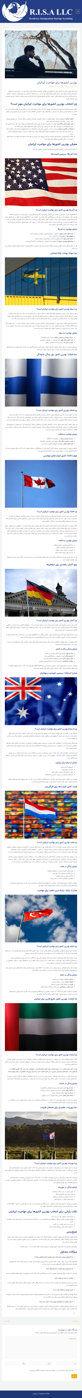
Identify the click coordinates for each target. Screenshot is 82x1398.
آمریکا (58, 86)
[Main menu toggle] (78, 11)
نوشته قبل (76, 1321)
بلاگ (62, 86)
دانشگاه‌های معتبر (54, 236)
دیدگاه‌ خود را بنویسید (71, 86)
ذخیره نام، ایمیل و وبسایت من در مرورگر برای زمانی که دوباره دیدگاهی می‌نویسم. (51, 1370)
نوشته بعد (6, 1321)
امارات (60, 1069)
